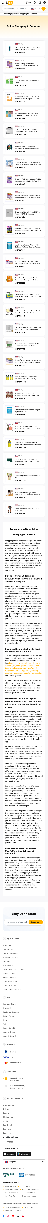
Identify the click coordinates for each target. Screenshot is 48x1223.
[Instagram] (9, 1216)
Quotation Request (11, 953)
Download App (9, 1004)
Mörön (5, 1121)
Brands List (7, 1008)
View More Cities (10, 1137)
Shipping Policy (9, 973)
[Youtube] (14, 1216)
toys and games (20, 665)
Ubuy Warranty (9, 985)
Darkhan (6, 1113)
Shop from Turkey (11, 1196)
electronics (12, 663)
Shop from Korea (11, 1193)
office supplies (22, 670)
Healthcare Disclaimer (12, 989)
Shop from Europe (29, 1196)
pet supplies (37, 673)
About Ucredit (9, 1028)
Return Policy (8, 1016)
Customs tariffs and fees (13, 969)
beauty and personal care (15, 668)
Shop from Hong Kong (30, 1189)
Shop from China (28, 1193)
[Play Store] (24, 1155)
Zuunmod (7, 1129)
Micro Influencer (10, 977)
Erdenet (6, 1109)
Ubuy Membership (10, 981)
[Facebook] (5, 1216)
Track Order (8, 965)
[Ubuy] (9, 2)
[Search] (43, 9)
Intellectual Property (11, 957)
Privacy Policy (29, 1207)
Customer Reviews (11, 1012)
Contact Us (8, 949)
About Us (7, 945)
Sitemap (6, 961)
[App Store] (10, 1155)
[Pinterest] (24, 1216)
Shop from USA (10, 1186)
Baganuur (7, 1133)
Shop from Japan (11, 1189)
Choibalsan (8, 1117)
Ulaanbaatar (8, 1105)
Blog (5, 1020)
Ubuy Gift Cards (10, 1036)
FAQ (4, 1024)
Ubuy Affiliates (9, 1032)
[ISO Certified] (26, 1175)
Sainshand (7, 1125)
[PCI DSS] (8, 1175)
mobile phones (25, 663)
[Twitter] (19, 1216)
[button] (29, 2)
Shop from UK (25, 1186)
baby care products (22, 673)
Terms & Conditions (12, 1207)
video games (34, 665)
